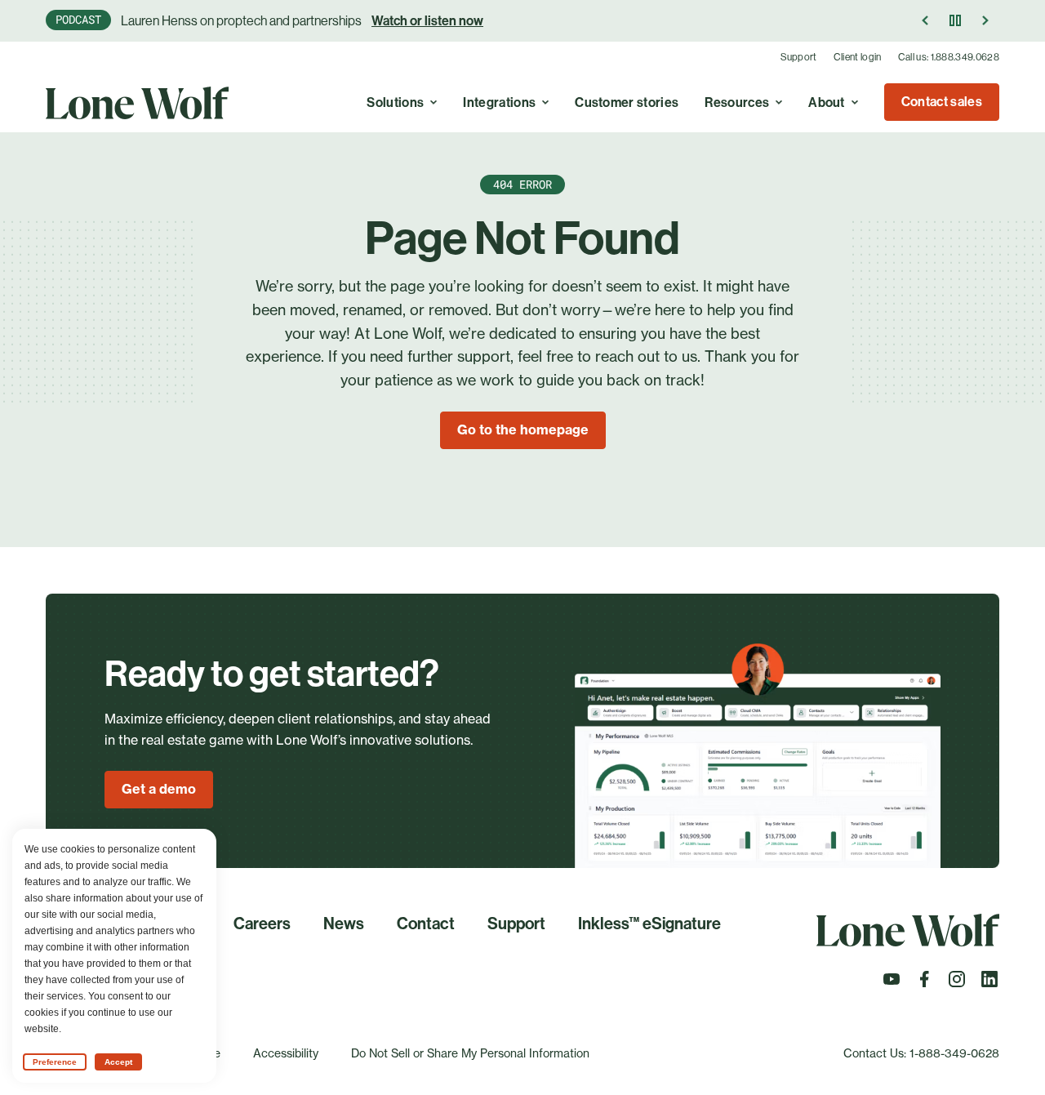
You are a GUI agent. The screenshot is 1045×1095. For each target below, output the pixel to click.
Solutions (395, 102)
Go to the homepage (523, 429)
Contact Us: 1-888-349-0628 (921, 1053)
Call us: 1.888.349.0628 (948, 57)
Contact (426, 923)
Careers (262, 923)
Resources (737, 102)
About (826, 102)
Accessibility (285, 1053)
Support (798, 57)
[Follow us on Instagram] (957, 984)
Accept (118, 1061)
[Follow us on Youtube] (891, 984)
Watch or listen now (427, 21)
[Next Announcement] (984, 20)
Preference (55, 1061)
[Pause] (955, 20)
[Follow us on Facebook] (924, 984)
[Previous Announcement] (925, 20)
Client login (858, 57)
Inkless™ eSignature (649, 923)
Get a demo (159, 789)
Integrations (499, 102)
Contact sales (941, 101)
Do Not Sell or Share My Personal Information (470, 1053)
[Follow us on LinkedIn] (989, 984)
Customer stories (626, 102)
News (343, 923)
